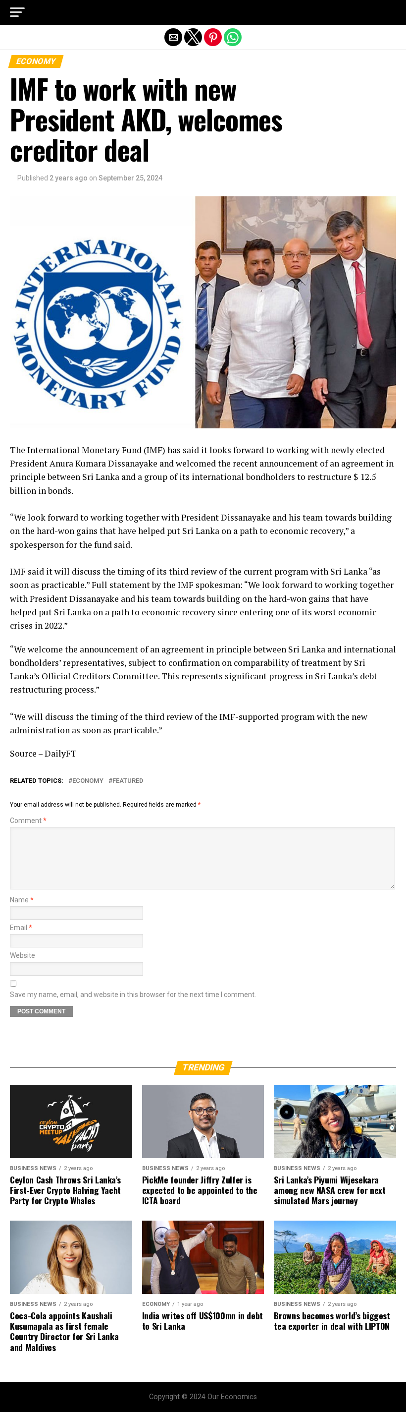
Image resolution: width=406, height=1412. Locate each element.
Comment (28, 820)
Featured (127, 781)
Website (22, 955)
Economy (87, 781)
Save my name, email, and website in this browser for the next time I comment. (133, 995)
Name (22, 900)
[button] (17, 12)
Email (21, 928)
